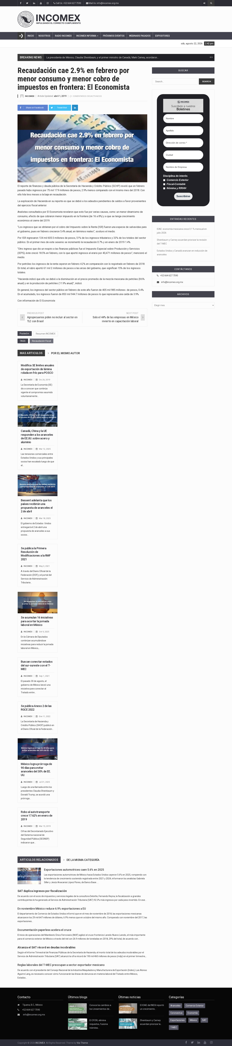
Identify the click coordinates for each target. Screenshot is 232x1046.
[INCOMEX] (116, 19)
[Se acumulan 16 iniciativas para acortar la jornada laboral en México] (37, 602)
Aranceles (175, 1005)
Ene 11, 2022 (44, 716)
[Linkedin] (75, 108)
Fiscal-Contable (175, 184)
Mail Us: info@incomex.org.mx (103, 3)
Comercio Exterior (177, 180)
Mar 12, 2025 (45, 449)
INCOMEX (29, 96)
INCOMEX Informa (86, 36)
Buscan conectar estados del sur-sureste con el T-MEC (37, 665)
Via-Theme (82, 1043)
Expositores (162, 36)
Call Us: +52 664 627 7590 (68, 3)
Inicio (30, 36)
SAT (204, 1020)
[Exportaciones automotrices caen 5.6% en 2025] (29, 876)
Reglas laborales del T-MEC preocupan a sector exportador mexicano (61, 965)
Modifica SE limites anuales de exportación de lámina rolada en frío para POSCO (37, 369)
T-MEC (173, 1027)
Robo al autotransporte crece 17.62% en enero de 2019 (36, 815)
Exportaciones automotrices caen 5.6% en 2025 (74, 869)
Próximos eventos (114, 36)
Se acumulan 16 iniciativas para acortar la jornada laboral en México (37, 621)
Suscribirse (183, 196)
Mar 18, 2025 (45, 518)
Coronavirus (176, 1013)
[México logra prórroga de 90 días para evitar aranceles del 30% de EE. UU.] (37, 749)
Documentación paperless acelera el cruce (44, 930)
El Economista (47, 300)
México (193, 1020)
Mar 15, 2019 (45, 826)
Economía (193, 1013)
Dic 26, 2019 (44, 379)
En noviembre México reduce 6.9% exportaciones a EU (52, 908)
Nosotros (44, 36)
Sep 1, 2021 (44, 676)
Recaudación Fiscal (41, 341)
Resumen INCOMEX (45, 333)
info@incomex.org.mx (172, 282)
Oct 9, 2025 (44, 631)
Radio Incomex (63, 36)
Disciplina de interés (175, 176)
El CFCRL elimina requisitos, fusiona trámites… (98, 1024)
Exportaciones (177, 1020)
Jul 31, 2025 (44, 782)
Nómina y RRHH (176, 188)
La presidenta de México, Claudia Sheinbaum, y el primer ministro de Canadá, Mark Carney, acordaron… (102, 57)
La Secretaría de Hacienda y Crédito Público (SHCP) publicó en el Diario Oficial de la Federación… (37, 725)
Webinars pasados (140, 36)
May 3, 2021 (44, 566)
